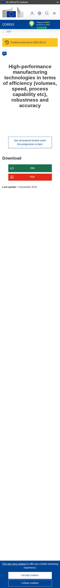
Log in (32, 13)
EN (4, 53)
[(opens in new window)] (13, 12)
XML (32, 168)
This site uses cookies (14, 564)
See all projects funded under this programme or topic (30, 142)
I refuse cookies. (30, 583)
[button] (39, 13)
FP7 (9, 32)
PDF (32, 177)
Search (47, 13)
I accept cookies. (30, 575)
